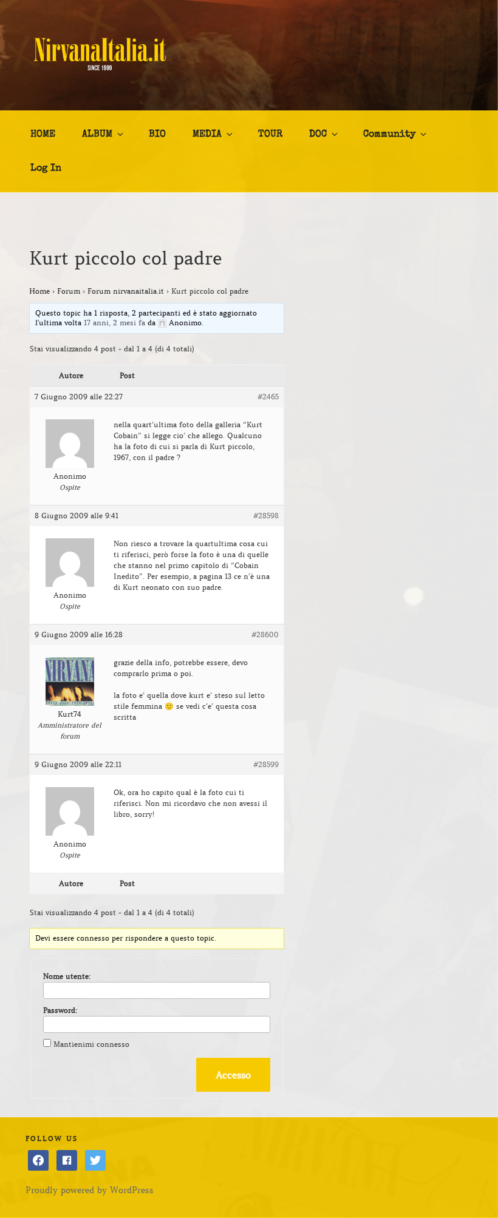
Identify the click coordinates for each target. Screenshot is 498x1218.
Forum (68, 291)
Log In (45, 169)
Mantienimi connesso (91, 1044)
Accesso (233, 1075)
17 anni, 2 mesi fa (114, 322)
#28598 (266, 515)
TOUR (270, 135)
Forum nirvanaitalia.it (125, 291)
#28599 (266, 764)
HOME (42, 135)
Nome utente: (66, 976)
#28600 (265, 634)
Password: (60, 1010)
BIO (157, 135)
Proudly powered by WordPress (90, 1190)
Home (39, 291)
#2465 (268, 396)
